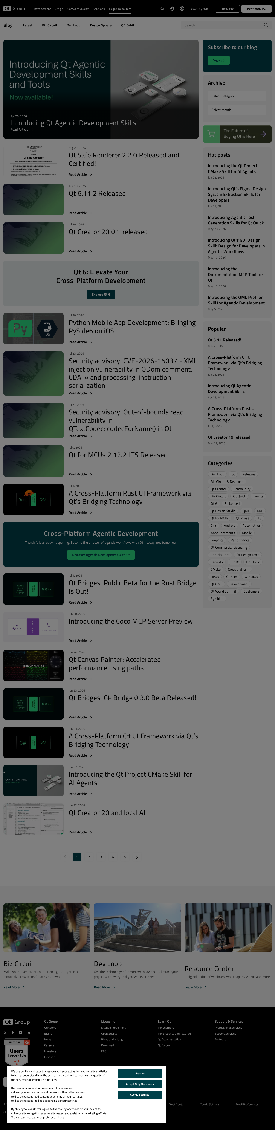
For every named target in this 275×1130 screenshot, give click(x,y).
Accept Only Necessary (140, 1084)
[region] (86, 1094)
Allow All (139, 1073)
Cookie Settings (139, 1094)
